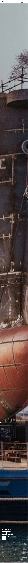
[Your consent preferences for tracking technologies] (0, 422)
